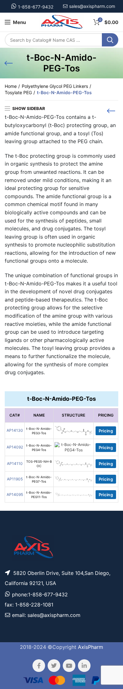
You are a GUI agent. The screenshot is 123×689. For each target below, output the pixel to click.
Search (110, 39)
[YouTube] (69, 665)
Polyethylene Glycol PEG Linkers (55, 86)
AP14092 (15, 447)
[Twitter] (54, 665)
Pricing (106, 430)
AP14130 (15, 430)
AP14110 (15, 463)
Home (11, 86)
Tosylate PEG (18, 92)
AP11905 (15, 479)
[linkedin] (84, 665)
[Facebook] (38, 665)
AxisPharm (90, 647)
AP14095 (15, 494)
